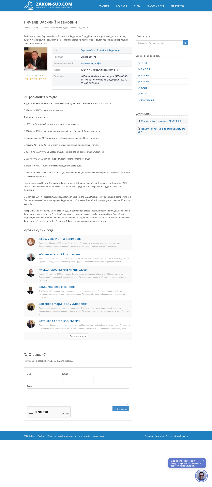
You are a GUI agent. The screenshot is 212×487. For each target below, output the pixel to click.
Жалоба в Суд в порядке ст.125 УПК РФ (161, 120)
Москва (45, 27)
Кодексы (159, 436)
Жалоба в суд (181, 436)
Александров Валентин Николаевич (64, 269)
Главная (28, 27)
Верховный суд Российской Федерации (69, 27)
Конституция (147, 100)
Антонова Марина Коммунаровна (63, 304)
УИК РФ (144, 75)
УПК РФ (144, 81)
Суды (36, 27)
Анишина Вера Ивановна (57, 287)
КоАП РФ (145, 69)
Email (65, 373)
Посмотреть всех (78, 336)
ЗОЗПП (144, 87)
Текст (30, 386)
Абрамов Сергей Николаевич (60, 254)
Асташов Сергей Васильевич (59, 321)
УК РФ (143, 93)
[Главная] (48, 5)
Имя (29, 373)
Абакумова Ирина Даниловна (60, 239)
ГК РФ (143, 63)
